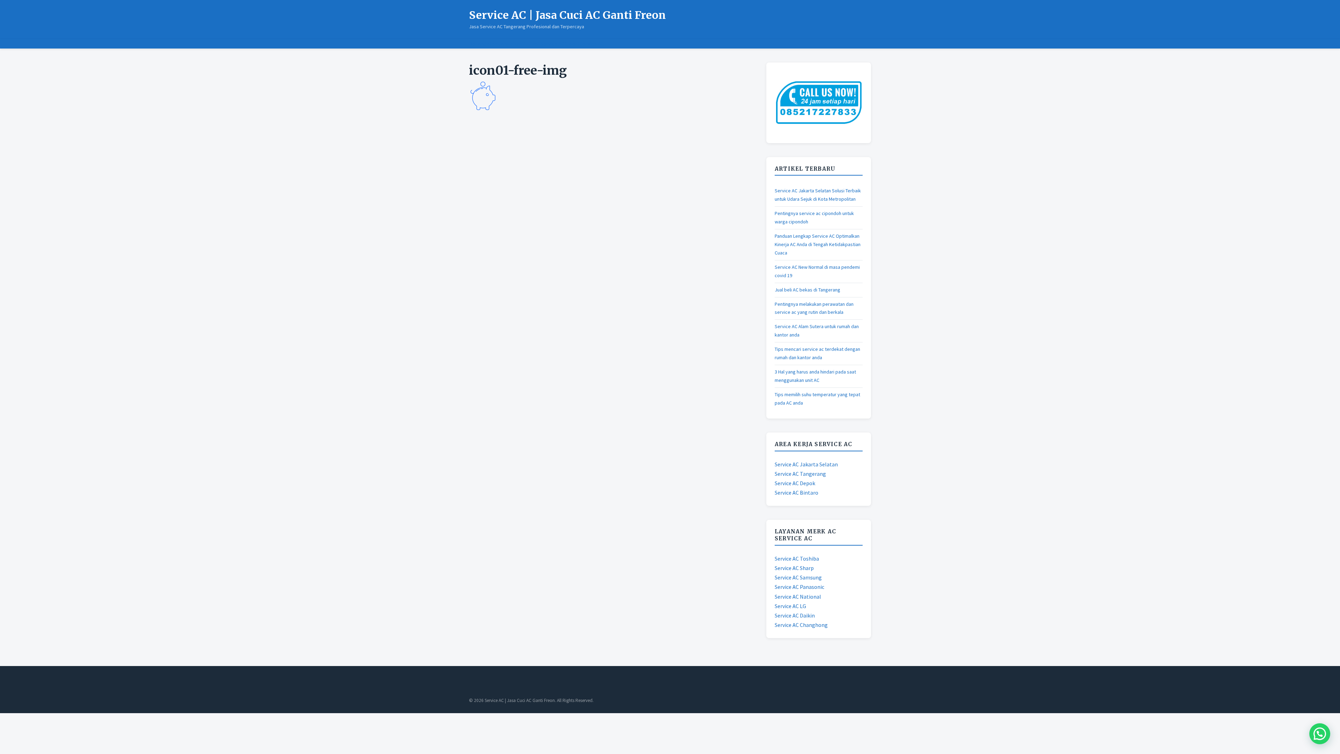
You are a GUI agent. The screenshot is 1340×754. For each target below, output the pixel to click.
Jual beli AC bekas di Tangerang (807, 290)
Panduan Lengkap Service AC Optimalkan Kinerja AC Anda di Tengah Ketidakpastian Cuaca (818, 244)
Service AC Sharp (794, 567)
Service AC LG (790, 606)
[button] (1319, 733)
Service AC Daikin (795, 615)
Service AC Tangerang (800, 473)
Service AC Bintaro (796, 492)
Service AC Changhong (801, 624)
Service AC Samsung (798, 577)
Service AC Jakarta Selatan (806, 464)
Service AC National (798, 596)
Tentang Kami (506, 43)
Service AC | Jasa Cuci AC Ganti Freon (567, 15)
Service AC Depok (795, 483)
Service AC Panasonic (799, 586)
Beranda (479, 43)
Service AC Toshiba (797, 558)
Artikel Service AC (544, 43)
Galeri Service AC (584, 43)
